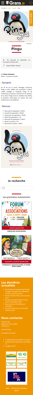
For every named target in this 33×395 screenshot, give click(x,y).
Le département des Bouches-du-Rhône (18, 342)
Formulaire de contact (8, 333)
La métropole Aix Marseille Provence (17, 339)
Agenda (14, 8)
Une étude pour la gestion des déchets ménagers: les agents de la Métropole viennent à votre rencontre (17, 291)
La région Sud (9, 346)
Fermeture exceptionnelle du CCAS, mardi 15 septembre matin (16, 301)
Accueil (9, 8)
